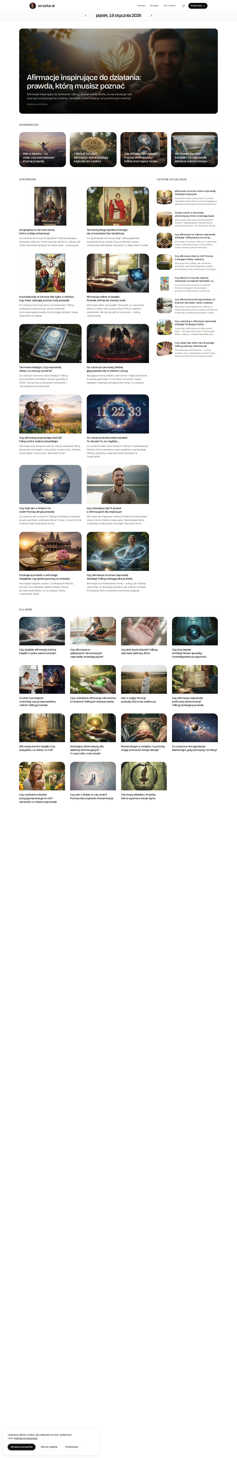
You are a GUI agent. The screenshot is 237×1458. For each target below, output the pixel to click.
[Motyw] (183, 6)
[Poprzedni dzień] (151, 15)
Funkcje (141, 5)
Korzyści (154, 5)
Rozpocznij (196, 5)
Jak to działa (170, 5)
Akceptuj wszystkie (22, 1447)
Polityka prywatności (25, 1438)
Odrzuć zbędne (49, 1447)
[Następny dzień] (85, 15)
